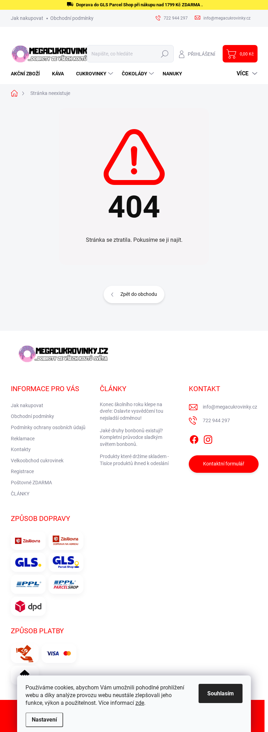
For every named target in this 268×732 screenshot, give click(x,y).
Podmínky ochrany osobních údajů (48, 427)
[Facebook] (194, 438)
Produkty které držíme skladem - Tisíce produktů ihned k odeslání (134, 460)
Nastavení (44, 719)
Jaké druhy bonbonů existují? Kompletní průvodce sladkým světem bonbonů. (131, 437)
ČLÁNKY (20, 493)
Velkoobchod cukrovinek (37, 460)
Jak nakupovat (27, 18)
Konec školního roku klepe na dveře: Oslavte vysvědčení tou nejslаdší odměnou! (131, 411)
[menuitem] (28, 73)
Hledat (164, 54)
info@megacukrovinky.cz (230, 407)
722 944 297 (216, 420)
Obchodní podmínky (72, 18)
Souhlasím (220, 693)
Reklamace (23, 438)
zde (139, 703)
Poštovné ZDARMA (31, 482)
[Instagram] (208, 438)
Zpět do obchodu (138, 294)
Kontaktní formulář (223, 463)
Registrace (22, 471)
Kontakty (21, 449)
